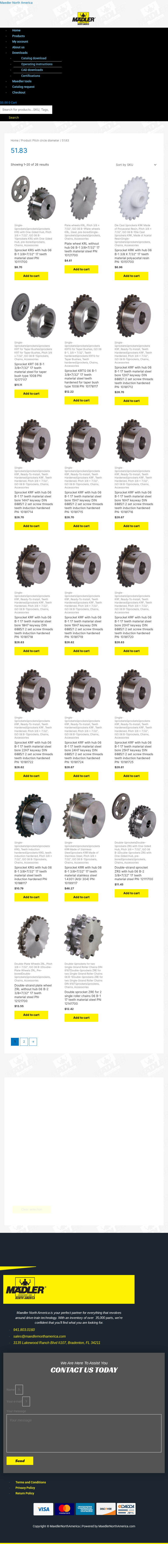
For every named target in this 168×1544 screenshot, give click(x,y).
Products (18, 36)
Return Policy (25, 1493)
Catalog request (23, 86)
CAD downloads (32, 70)
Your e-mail (14, 1401)
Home (16, 30)
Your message (16, 1411)
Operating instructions (36, 64)
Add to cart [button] (31, 276)
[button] (76, 53)
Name (11, 1389)
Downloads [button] (20, 52)
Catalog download (33, 58)
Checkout (18, 92)
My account (20, 41)
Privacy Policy (25, 1488)
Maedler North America (16, 2)
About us (18, 47)
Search (14, 117)
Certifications (30, 76)
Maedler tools (22, 81)
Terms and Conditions (31, 1482)
